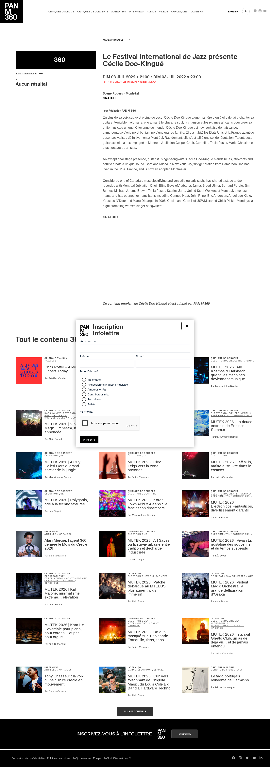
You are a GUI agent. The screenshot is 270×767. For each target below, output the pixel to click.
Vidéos (163, 11)
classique (51, 583)
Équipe (97, 758)
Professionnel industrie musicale (108, 384)
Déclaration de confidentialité (27, 758)
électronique (220, 361)
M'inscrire (185, 734)
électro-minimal (242, 361)
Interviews (136, 11)
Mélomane (94, 379)
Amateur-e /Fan (97, 389)
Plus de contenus (135, 711)
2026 (53, 361)
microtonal (219, 623)
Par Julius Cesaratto (138, 477)
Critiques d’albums (61, 11)
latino (132, 670)
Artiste (91, 404)
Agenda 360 (118, 11)
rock (214, 576)
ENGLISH (233, 11)
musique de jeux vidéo (60, 418)
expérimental (240, 413)
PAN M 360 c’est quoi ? (117, 758)
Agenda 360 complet (26, 74)
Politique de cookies (58, 758)
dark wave (51, 413)
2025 (240, 670)
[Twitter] (247, 758)
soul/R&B (154, 576)
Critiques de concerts (92, 11)
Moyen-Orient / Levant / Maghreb (144, 624)
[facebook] (255, 11)
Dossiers (197, 11)
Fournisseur (95, 399)
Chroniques (179, 11)
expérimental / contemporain (231, 415)
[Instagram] (260, 11)
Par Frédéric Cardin (55, 378)
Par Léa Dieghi (52, 511)
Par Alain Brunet (53, 439)
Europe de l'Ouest (224, 670)
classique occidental (59, 581)
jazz (47, 361)
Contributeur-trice (99, 394)
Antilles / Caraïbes (58, 534)
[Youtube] (264, 11)
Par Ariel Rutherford (55, 644)
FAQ (75, 758)
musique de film (55, 415)
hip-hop (153, 494)
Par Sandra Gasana (55, 555)
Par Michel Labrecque (223, 687)
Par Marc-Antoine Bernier (224, 386)
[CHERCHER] (246, 11)
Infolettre (85, 758)
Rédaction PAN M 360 (122, 111)
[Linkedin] (261, 758)
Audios (151, 11)
